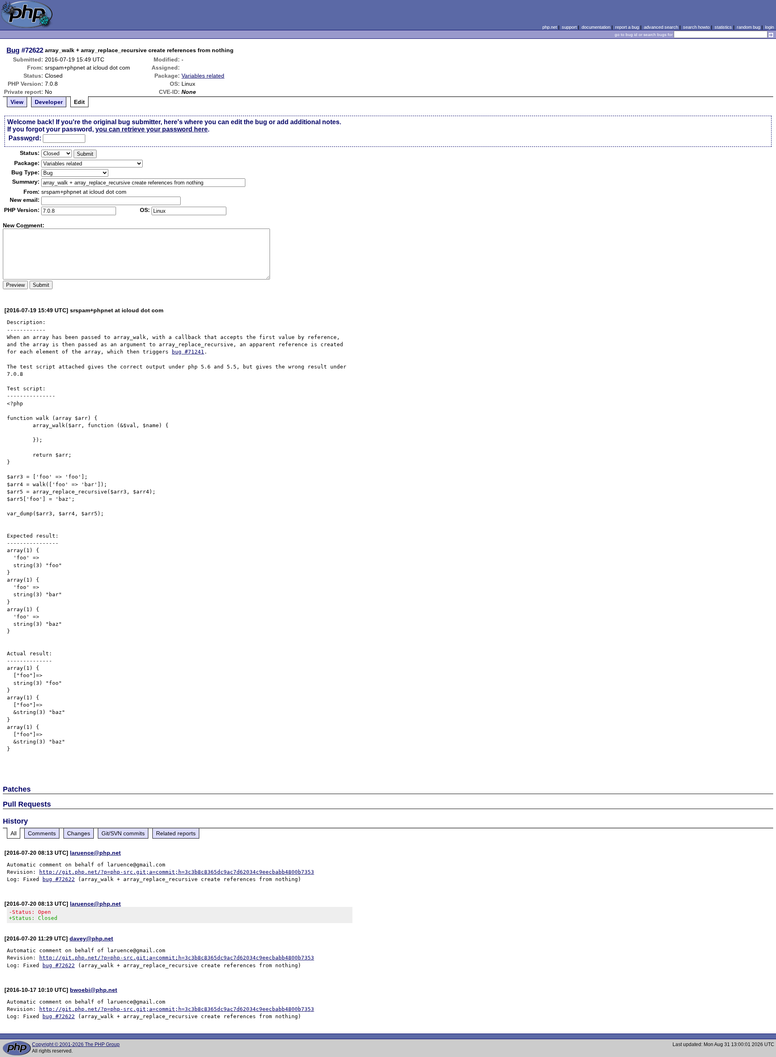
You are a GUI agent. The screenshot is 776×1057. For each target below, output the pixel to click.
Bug (12, 50)
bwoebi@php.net (93, 990)
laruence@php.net (95, 852)
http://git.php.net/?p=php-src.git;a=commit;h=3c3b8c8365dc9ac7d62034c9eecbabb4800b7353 (176, 872)
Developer (49, 102)
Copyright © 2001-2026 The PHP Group (76, 1044)
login (769, 27)
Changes (78, 833)
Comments (42, 833)
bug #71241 (188, 352)
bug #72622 (58, 879)
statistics (723, 27)
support (569, 27)
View (17, 102)
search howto (696, 27)
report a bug (627, 27)
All (14, 833)
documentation (596, 27)
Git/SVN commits (123, 833)
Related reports (176, 833)
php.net (549, 27)
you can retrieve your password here (151, 129)
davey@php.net (91, 938)
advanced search (661, 27)
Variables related (202, 75)
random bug (748, 27)
